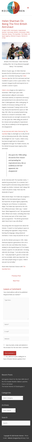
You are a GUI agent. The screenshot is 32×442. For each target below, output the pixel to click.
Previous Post (16, 276)
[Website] (16, 339)
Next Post (16, 281)
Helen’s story (6, 90)
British (16, 32)
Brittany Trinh (25, 438)
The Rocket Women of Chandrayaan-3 (13, 386)
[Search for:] (16, 423)
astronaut (10, 32)
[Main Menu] (28, 7)
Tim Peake (24, 34)
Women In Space (16, 36)
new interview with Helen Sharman (13, 131)
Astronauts (14, 30)
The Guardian (16, 34)
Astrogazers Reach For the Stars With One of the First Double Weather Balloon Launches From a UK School (15, 381)
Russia (10, 34)
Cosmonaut (22, 32)
